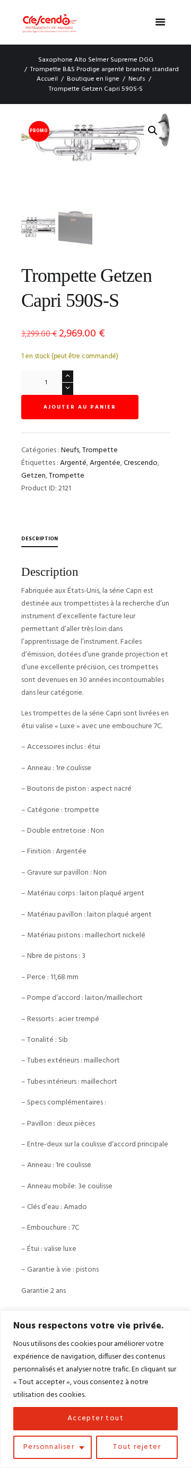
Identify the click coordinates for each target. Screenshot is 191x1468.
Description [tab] (39, 538)
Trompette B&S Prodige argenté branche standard (104, 69)
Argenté (73, 463)
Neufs (136, 79)
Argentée (105, 463)
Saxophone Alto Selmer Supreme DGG (95, 60)
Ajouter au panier (80, 407)
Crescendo (141, 463)
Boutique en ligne (93, 79)
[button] (152, 130)
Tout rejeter (137, 1447)
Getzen (33, 476)
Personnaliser (48, 1447)
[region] (95, 1389)
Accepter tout (95, 1418)
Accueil (47, 79)
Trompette (100, 450)
